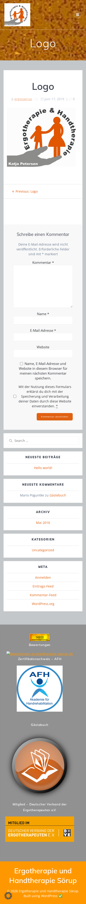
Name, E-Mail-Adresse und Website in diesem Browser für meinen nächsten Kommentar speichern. (43, 370)
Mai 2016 (43, 522)
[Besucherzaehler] (40, 639)
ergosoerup (23, 99)
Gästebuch (58, 495)
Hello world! (43, 468)
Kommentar (43, 262)
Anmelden (43, 577)
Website (43, 347)
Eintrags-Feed (43, 586)
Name (43, 313)
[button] (8, 895)
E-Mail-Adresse (43, 330)
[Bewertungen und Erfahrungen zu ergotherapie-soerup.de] (39, 654)
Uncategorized (43, 550)
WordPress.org (43, 604)
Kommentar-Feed (43, 595)
